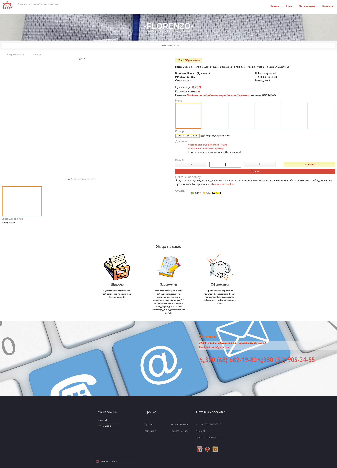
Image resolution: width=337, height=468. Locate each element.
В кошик (255, 171)
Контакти (327, 6)
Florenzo (37, 55)
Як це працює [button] (307, 6)
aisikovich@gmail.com (211, 437)
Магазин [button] (274, 6)
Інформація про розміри (217, 136)
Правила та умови (179, 430)
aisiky (203, 430)
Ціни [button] (289, 6)
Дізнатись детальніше (222, 184)
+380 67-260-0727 (212, 424)
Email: (214, 347)
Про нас (149, 424)
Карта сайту (150, 430)
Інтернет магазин (15, 55)
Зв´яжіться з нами (179, 424)
